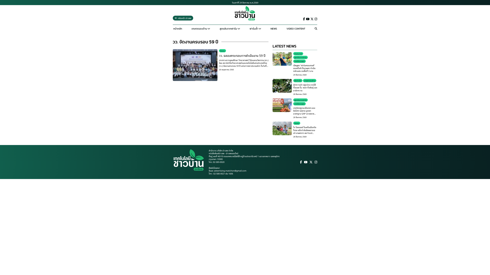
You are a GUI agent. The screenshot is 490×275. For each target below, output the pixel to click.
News (274, 29)
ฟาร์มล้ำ (254, 29)
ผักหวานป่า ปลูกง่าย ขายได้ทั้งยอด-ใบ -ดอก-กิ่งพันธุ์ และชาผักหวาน (305, 87)
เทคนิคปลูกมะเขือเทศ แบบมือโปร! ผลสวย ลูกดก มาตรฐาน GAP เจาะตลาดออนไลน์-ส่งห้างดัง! (304, 112)
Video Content (295, 29)
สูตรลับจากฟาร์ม (228, 29)
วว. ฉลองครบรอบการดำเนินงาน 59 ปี (242, 55)
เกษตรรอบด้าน (199, 29)
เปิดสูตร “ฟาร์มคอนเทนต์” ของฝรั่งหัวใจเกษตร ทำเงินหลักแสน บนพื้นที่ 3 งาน (304, 68)
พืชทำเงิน (297, 80)
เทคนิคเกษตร (299, 61)
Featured (298, 53)
